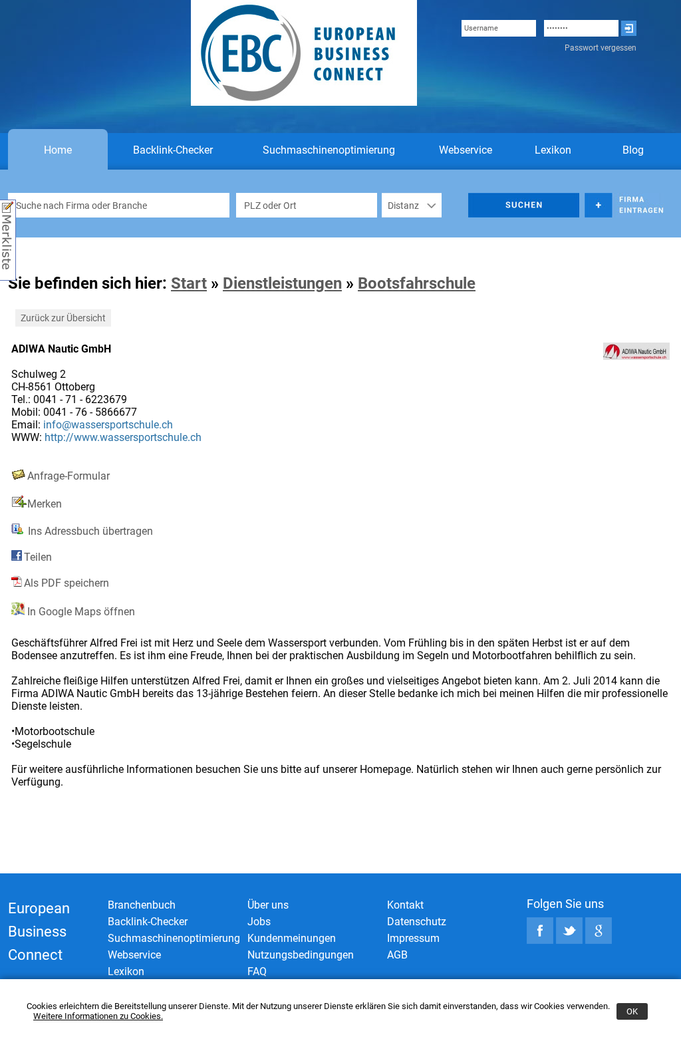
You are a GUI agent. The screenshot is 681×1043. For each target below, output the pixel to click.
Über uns (268, 905)
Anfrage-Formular (68, 476)
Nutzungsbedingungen (300, 955)
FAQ (257, 971)
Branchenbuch (142, 905)
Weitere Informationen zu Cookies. (98, 1016)
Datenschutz (416, 921)
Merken (44, 504)
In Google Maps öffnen (80, 611)
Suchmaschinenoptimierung (329, 150)
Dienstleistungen (282, 283)
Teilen (38, 557)
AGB (397, 955)
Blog (633, 150)
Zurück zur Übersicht (63, 318)
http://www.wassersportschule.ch (123, 437)
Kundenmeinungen (291, 938)
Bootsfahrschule (417, 283)
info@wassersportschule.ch (108, 424)
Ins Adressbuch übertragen (89, 531)
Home (58, 150)
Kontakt (405, 905)
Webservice (465, 150)
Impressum (413, 938)
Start (189, 283)
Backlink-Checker (173, 150)
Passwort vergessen (600, 48)
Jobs (259, 921)
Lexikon (553, 150)
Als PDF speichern (66, 583)
